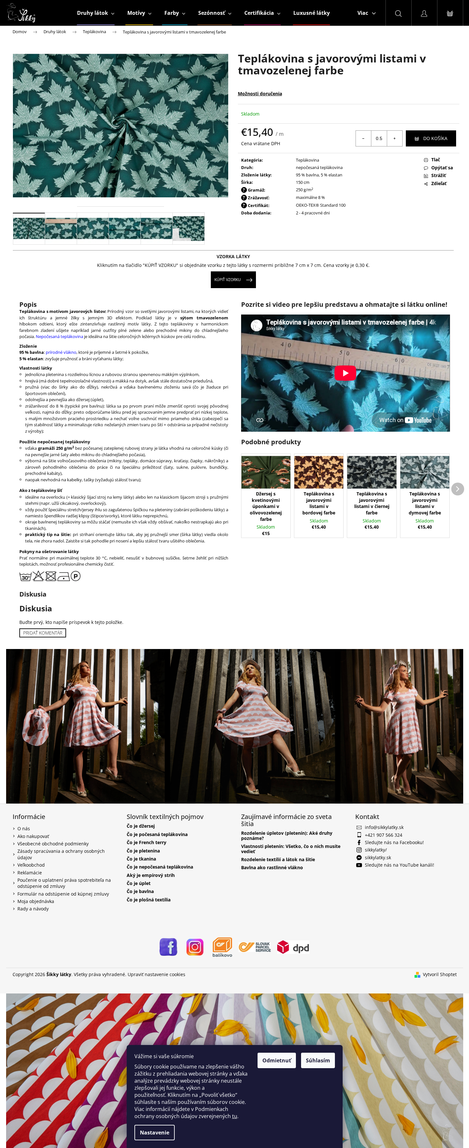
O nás (23, 828)
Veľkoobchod (31, 865)
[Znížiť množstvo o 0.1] (363, 138)
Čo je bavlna (140, 891)
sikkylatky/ (376, 850)
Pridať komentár (42, 633)
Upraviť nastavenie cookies (156, 974)
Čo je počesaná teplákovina (157, 834)
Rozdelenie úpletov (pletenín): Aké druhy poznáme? (286, 836)
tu (234, 1116)
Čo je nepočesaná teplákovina (160, 866)
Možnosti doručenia (260, 93)
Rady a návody (33, 909)
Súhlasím (318, 1060)
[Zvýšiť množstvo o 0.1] (394, 138)
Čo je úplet (139, 883)
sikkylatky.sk (378, 857)
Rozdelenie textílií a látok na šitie (278, 859)
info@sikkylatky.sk (384, 827)
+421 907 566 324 (383, 835)
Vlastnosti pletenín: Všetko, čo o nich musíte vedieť (290, 849)
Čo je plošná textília (149, 899)
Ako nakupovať (33, 836)
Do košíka (435, 138)
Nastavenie (154, 1132)
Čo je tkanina (141, 858)
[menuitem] (96, 13)
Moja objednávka (35, 901)
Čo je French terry (146, 842)
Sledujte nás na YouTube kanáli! (399, 865)
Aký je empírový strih (151, 874)
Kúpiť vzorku (227, 279)
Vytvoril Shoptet (440, 974)
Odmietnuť (276, 1060)
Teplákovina (307, 160)
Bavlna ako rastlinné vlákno (272, 867)
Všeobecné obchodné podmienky (53, 844)
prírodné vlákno (61, 352)
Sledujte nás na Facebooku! (394, 842)
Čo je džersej (141, 825)
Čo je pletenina (143, 850)
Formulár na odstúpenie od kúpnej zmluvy (63, 893)
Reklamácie (29, 872)
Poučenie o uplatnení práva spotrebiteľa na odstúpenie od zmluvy (64, 883)
